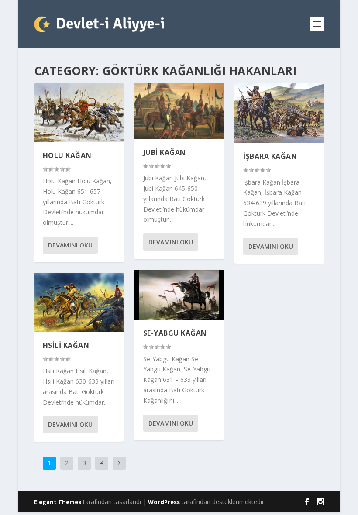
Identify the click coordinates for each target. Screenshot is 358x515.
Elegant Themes (57, 502)
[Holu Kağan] (79, 112)
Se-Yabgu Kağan (175, 333)
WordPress (164, 502)
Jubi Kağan (164, 152)
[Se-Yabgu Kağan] (179, 295)
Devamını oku (70, 245)
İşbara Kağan (270, 156)
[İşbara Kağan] (279, 113)
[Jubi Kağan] (179, 111)
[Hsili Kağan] (79, 302)
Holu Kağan (67, 155)
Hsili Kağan (66, 345)
